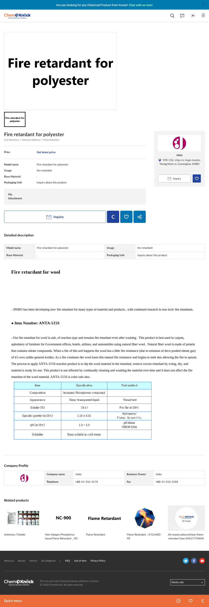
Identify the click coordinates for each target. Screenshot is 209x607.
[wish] (126, 217)
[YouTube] (202, 561)
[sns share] (139, 217)
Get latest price (46, 152)
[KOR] (193, 15)
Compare (203, 601)
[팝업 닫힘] (203, 4)
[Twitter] (186, 561)
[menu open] (203, 15)
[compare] (113, 217)
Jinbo (179, 155)
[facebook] (194, 561)
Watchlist (191, 601)
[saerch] (172, 16)
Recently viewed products (178, 601)
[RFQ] (182, 16)
